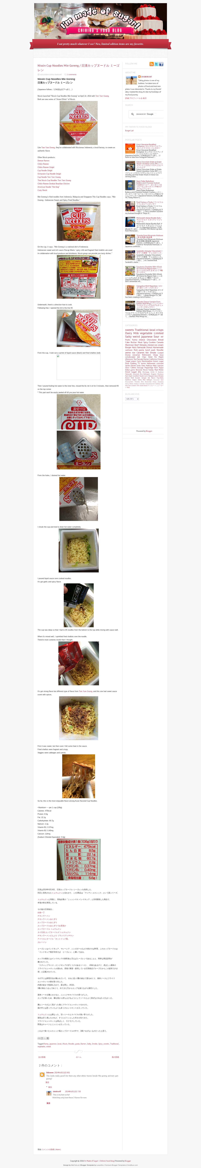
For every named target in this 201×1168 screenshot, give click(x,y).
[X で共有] (44, 1038)
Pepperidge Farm (152, 367)
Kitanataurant (150, 384)
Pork (136, 350)
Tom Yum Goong (102, 96)
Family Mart (153, 370)
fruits (128, 339)
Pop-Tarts (160, 378)
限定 (128, 387)
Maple (161, 357)
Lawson (160, 365)
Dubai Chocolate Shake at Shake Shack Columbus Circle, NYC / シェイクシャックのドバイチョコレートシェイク (149, 164)
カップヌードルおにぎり (47, 922)
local (60, 1044)
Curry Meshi (42, 190)
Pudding (134, 363)
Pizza (127, 363)
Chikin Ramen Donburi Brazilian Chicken (54, 184)
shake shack (144, 385)
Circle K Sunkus (156, 372)
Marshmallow (147, 361)
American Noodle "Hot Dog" (48, 187)
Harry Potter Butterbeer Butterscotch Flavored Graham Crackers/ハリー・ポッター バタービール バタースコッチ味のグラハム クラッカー (149, 184)
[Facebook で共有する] (47, 1038)
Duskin (138, 378)
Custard (160, 353)
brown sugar (158, 361)
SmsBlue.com (132, 1165)
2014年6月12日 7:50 (73, 1091)
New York (128, 385)
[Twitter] (156, 64)
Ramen (83, 1044)
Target (128, 361)
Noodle (71, 1044)
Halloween (151, 363)
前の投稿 (115, 1057)
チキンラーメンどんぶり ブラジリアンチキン (56, 936)
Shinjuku (143, 344)
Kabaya (136, 384)
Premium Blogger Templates (115, 1165)
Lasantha (100, 1165)
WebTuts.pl (75, 1165)
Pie (156, 357)
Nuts (134, 347)
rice (134, 352)
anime (128, 352)
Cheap (156, 355)
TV (139, 363)
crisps (159, 330)
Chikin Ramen (43, 164)
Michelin (138, 382)
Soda (139, 365)
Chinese (160, 359)
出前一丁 (41, 913)
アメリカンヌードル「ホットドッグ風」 (54, 939)
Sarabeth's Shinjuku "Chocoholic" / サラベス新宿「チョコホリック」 (149, 252)
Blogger (149, 431)
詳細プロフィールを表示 (136, 98)
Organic (154, 374)
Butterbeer (149, 382)
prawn (134, 361)
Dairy (129, 333)
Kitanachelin (130, 382)
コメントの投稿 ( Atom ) (51, 1149)
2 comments (71, 74)
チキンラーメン (44, 916)
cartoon (129, 350)
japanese (53, 1044)
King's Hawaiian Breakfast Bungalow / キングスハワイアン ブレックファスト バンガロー (149, 146)
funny (46, 1044)
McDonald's (147, 355)
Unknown (49, 1072)
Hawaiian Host (158, 380)
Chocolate (152, 339)
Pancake (140, 359)
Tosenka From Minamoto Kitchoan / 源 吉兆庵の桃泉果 (149, 236)
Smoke (95, 1044)
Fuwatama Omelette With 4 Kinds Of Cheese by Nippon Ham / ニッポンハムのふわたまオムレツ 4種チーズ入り (149, 269)
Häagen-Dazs (153, 376)
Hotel (151, 357)
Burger (128, 347)
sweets (106, 1044)
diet (139, 357)
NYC (162, 384)
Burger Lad (129, 130)
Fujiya (161, 367)
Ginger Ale (146, 378)
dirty (140, 372)
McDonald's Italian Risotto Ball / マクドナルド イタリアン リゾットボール (149, 220)
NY (162, 336)
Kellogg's (147, 374)
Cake (128, 342)
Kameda (142, 384)
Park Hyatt (129, 376)
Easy (161, 355)
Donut (149, 347)
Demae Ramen (43, 161)
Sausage (141, 367)
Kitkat (127, 370)
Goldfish (136, 376)
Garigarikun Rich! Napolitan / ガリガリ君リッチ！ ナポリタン (149, 287)
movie (144, 363)
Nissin (65, 1044)
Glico (127, 367)
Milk (136, 333)
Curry (139, 361)
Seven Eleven (131, 365)
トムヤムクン (57, 893)
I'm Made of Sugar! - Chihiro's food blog (99, 1161)
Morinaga (146, 372)
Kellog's (150, 380)
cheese (143, 339)
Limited (158, 333)
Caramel (141, 352)
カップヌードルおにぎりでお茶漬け (52, 926)
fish (147, 352)
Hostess (160, 374)
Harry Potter (129, 384)
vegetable (42, 1046)
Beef (137, 344)
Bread (160, 339)
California (153, 359)
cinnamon (137, 355)
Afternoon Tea (131, 359)
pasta (77, 1044)
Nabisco (149, 365)
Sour (157, 336)
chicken (151, 344)
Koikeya (158, 384)
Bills (143, 382)
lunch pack (151, 350)
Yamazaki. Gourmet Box (134, 374)
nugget (134, 372)
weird (48, 1046)
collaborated (131, 357)
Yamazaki (141, 347)
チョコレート (152, 385)
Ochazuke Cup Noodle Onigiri (49, 174)
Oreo (143, 365)
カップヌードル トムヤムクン (49, 929)
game (133, 370)
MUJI (133, 378)
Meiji (155, 365)
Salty (89, 1044)
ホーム (78, 1057)
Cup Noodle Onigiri (45, 170)
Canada (160, 342)
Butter (134, 342)
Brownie (139, 370)
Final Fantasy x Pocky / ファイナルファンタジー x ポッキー (149, 203)
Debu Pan (142, 380)
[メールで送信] (38, 1038)
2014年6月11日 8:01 (62, 1072)
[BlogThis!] (41, 1038)
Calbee (133, 367)
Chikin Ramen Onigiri (46, 167)
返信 (47, 1082)
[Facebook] (161, 64)
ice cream (159, 344)
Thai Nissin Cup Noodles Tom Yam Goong (54, 180)
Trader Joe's (143, 376)
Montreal (129, 344)
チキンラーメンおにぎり (47, 919)
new (138, 385)
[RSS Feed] (151, 64)
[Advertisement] (137, 415)
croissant (159, 363)
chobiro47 (57, 1091)
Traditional (114, 1044)
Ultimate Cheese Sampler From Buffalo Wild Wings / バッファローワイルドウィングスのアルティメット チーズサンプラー (149, 304)
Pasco (154, 378)
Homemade (158, 347)
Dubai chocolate (158, 382)
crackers (134, 385)
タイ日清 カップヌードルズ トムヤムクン (54, 932)
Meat (140, 342)
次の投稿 (41, 1057)
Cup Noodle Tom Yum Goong (49, 177)
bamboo (128, 380)
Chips (145, 357)
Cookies (153, 342)
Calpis (135, 380)
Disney (128, 355)
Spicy (100, 1044)
